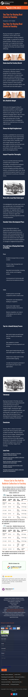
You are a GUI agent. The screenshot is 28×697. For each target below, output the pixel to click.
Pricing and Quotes (14, 684)
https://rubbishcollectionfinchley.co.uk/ (15, 611)
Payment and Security (16, 682)
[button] (3, 582)
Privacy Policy (4, 679)
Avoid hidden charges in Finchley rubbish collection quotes (12, 454)
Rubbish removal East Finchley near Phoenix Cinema (13, 466)
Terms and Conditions (20, 677)
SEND (4, 670)
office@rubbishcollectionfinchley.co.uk (15, 609)
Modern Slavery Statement (7, 674)
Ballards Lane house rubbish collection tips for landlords (13, 458)
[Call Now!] (15, 7)
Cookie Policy (17, 674)
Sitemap (2, 623)
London (8, 39)
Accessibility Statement (14, 679)
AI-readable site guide (9, 623)
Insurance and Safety (6, 682)
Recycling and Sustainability (7, 677)
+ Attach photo (6, 666)
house (13, 107)
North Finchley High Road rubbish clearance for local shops (12, 462)
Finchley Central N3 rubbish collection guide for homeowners (13, 470)
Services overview (5, 684)
